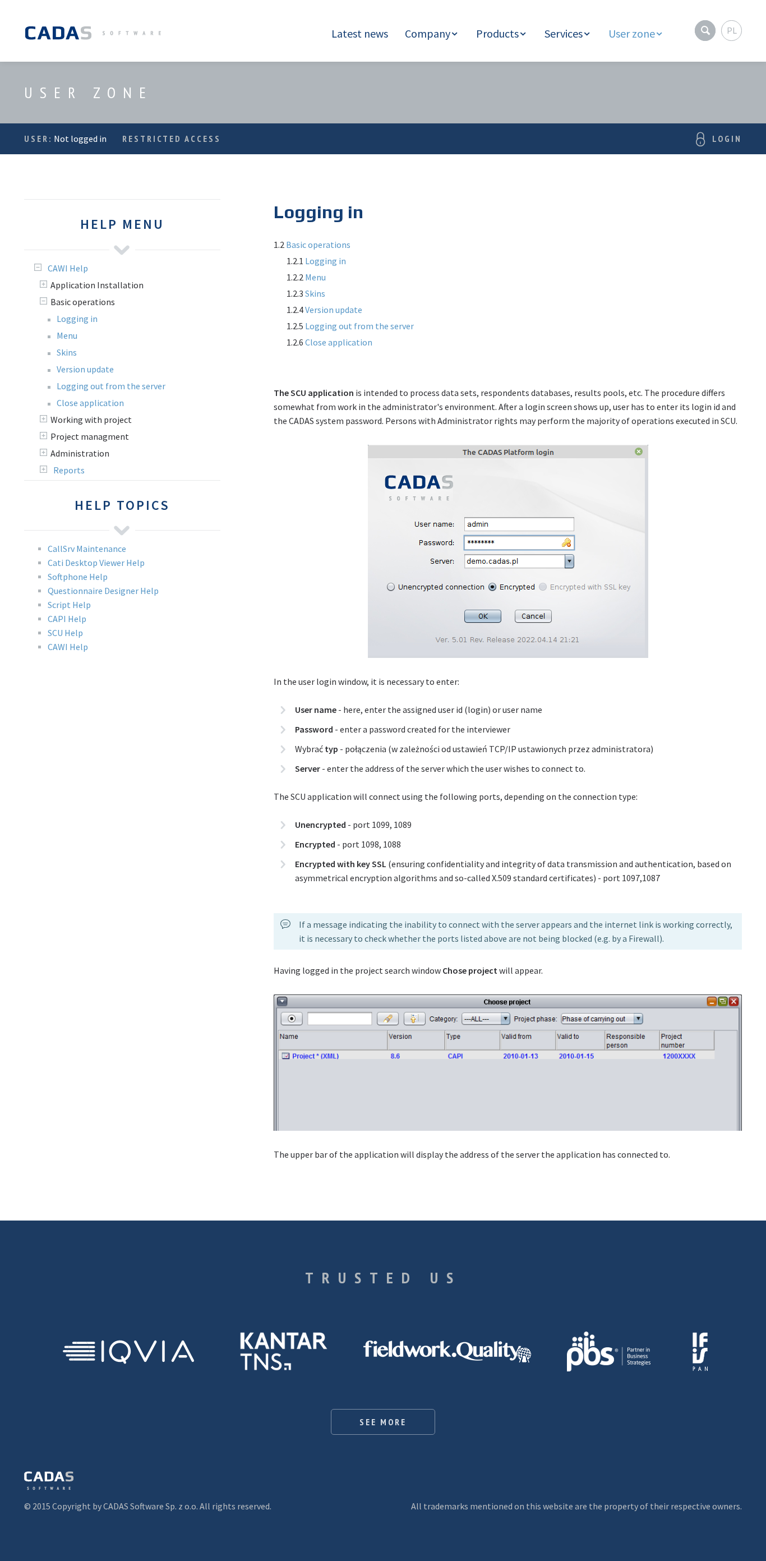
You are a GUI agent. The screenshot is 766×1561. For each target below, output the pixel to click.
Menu (315, 277)
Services (563, 33)
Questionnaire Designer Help (103, 590)
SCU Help (65, 632)
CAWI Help (68, 646)
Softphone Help (78, 576)
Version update (333, 309)
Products (497, 33)
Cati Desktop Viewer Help (96, 562)
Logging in (325, 260)
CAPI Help (67, 618)
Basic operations (318, 244)
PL (732, 30)
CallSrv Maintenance (87, 548)
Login (727, 138)
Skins (315, 293)
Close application (338, 342)
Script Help (69, 604)
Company (427, 33)
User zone (631, 33)
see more (383, 1422)
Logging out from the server (359, 325)
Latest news (359, 33)
